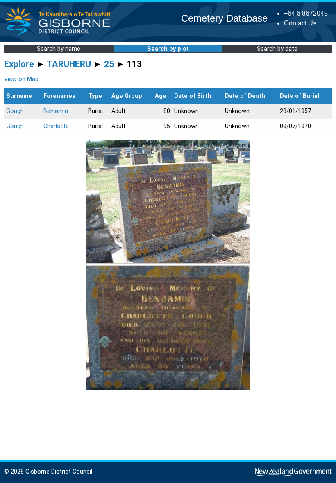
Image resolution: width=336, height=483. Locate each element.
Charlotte (56, 126)
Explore (19, 64)
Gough (15, 111)
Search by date (277, 48)
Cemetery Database (224, 18)
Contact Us (300, 23)
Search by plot (168, 48)
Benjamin (55, 111)
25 (109, 64)
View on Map (21, 79)
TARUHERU (69, 64)
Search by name (58, 48)
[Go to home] (60, 36)
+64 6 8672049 (306, 13)
